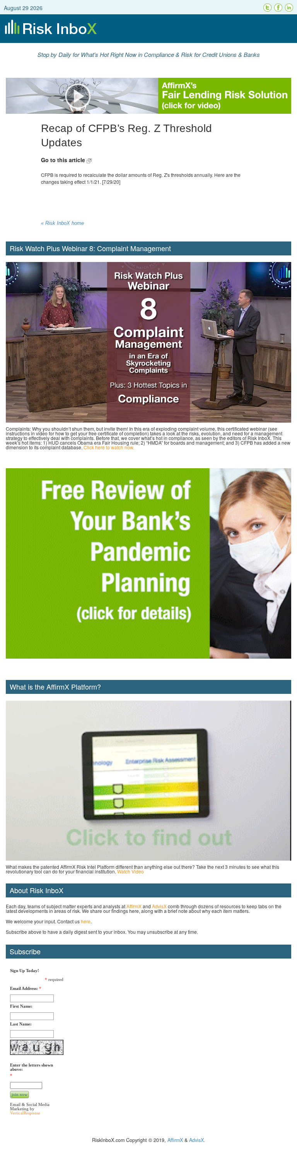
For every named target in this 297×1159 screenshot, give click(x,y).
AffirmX (134, 906)
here (85, 921)
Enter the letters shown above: (31, 1067)
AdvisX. (197, 1140)
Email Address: (24, 988)
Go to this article (64, 160)
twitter (267, 7)
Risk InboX (148, 28)
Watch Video (130, 871)
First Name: (21, 1006)
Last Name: (21, 1024)
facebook (278, 7)
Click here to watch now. (109, 447)
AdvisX (159, 906)
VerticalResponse (25, 1113)
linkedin (289, 7)
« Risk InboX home (62, 223)
